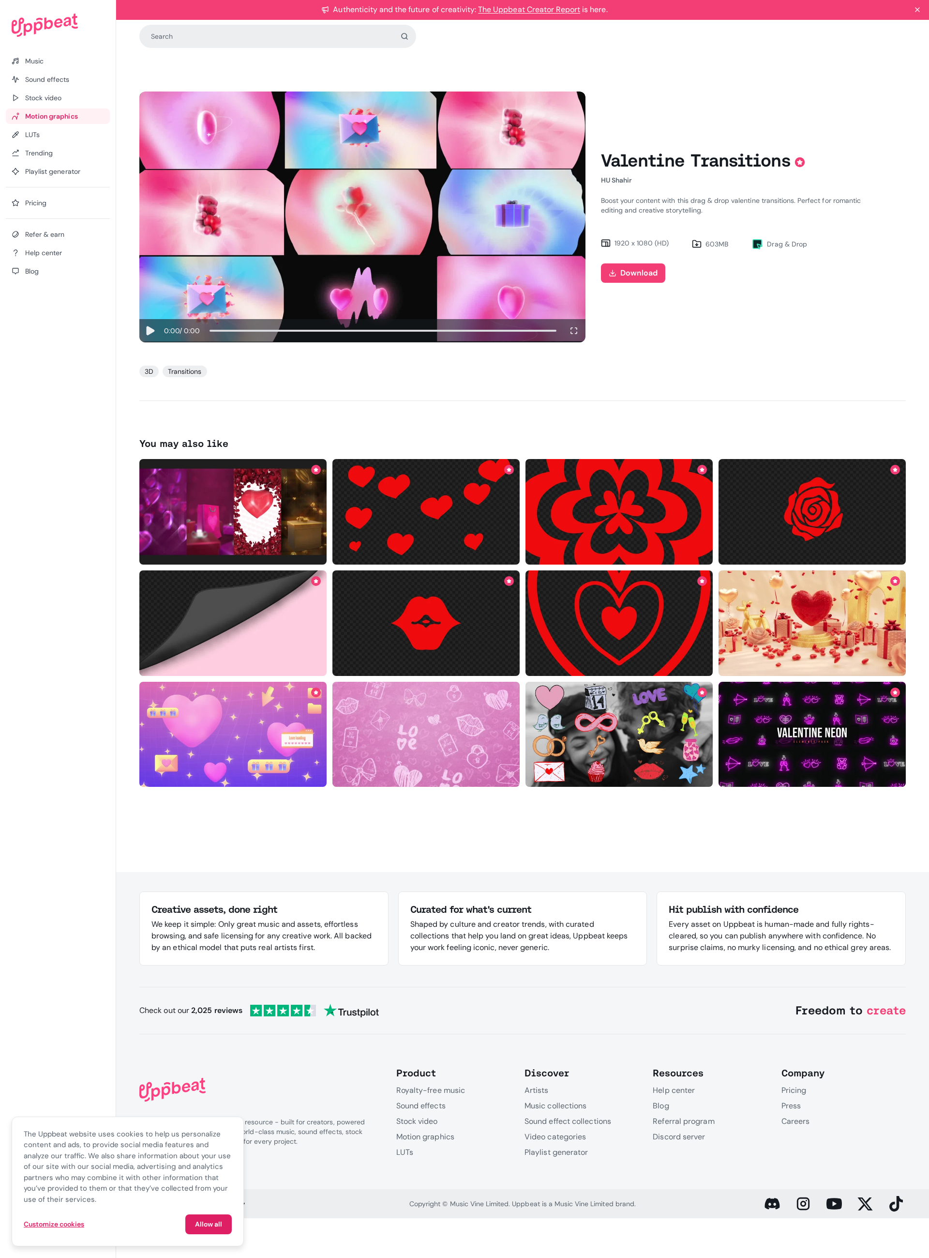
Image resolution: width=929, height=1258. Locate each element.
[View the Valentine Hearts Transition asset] (426, 512)
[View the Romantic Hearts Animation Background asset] (233, 734)
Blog (661, 1106)
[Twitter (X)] (865, 1204)
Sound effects (421, 1106)
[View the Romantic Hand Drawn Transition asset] (619, 512)
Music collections (555, 1106)
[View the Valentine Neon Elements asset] (812, 734)
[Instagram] (803, 1204)
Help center (674, 1090)
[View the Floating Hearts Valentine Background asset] (812, 623)
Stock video (417, 1121)
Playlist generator (556, 1152)
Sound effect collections (567, 1121)
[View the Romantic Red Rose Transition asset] (812, 512)
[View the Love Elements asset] (619, 734)
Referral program (683, 1121)
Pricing (794, 1090)
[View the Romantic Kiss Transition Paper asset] (233, 623)
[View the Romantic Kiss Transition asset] (619, 623)
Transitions (184, 371)
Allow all (208, 1224)
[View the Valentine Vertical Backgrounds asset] (233, 512)
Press (791, 1106)
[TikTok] (896, 1204)
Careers (795, 1121)
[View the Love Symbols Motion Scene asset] (426, 734)
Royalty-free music (430, 1090)
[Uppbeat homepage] (58, 25)
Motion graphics (425, 1137)
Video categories (555, 1137)
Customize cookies (54, 1224)
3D (149, 371)
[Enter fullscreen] (574, 330)
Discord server (679, 1137)
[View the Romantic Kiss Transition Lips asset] (426, 623)
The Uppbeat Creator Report (529, 9)
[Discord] (772, 1204)
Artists (536, 1090)
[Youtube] (834, 1204)
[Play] (149, 330)
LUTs (404, 1152)
